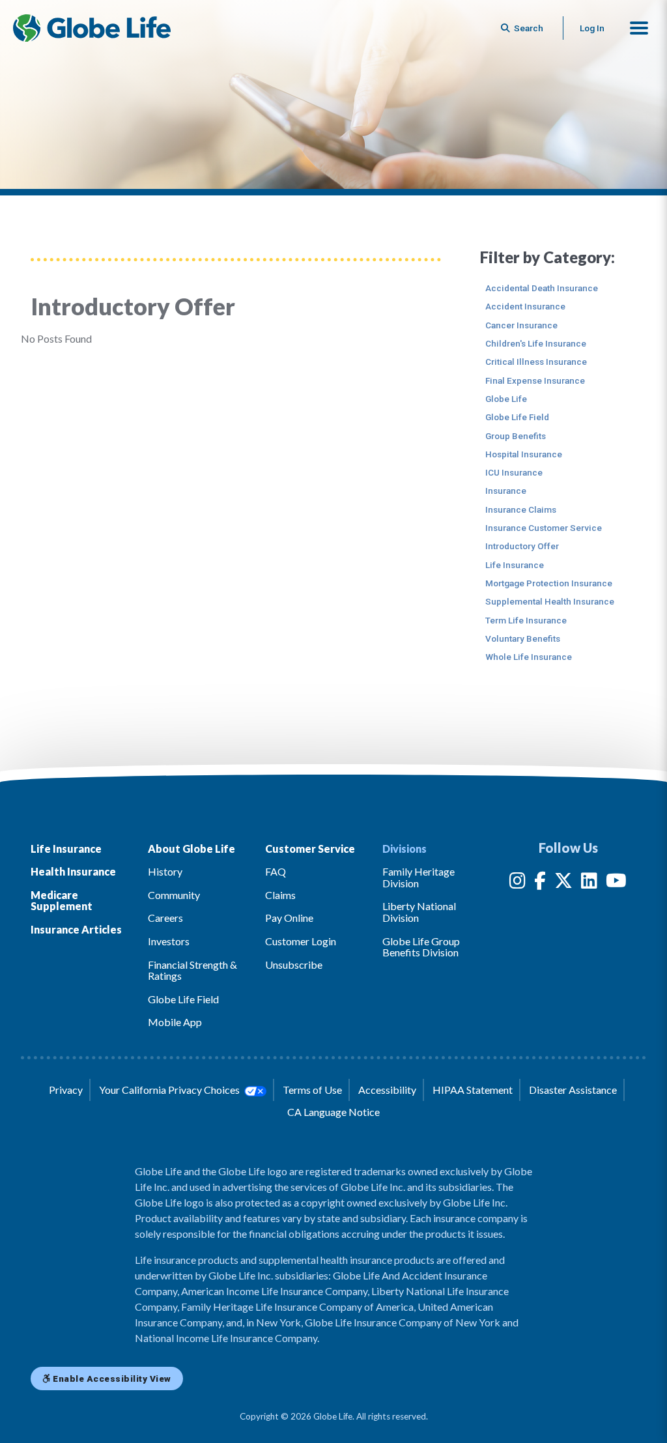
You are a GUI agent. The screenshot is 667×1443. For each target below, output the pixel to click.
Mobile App (175, 1022)
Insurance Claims (520, 509)
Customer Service (310, 848)
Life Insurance (514, 565)
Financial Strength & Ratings (192, 970)
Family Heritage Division (418, 877)
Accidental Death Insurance (541, 288)
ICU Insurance (514, 472)
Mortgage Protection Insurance (548, 583)
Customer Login (300, 941)
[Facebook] (540, 883)
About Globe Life (191, 848)
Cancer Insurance (521, 325)
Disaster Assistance (573, 1089)
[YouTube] (616, 883)
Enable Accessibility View (111, 1378)
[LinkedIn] (589, 883)
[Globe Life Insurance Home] (92, 28)
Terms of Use (312, 1089)
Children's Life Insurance (535, 343)
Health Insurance (73, 871)
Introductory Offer (522, 546)
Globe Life (506, 398)
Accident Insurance (525, 306)
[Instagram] (517, 883)
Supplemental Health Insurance (549, 601)
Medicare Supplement (61, 901)
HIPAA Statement (473, 1089)
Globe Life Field (517, 417)
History (165, 871)
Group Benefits (515, 436)
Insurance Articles (76, 929)
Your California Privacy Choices (170, 1089)
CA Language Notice (333, 1112)
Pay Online (289, 917)
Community (174, 895)
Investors (169, 941)
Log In (592, 28)
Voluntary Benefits (522, 638)
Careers (165, 917)
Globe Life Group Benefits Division (421, 947)
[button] (639, 28)
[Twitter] (563, 883)
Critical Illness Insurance (536, 361)
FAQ (275, 871)
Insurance (505, 490)
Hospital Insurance (523, 454)
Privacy (66, 1089)
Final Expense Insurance (535, 380)
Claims (280, 895)
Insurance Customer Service (543, 527)
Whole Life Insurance (528, 656)
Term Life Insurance (526, 620)
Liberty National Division (419, 912)
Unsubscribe (293, 964)
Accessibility (387, 1089)
